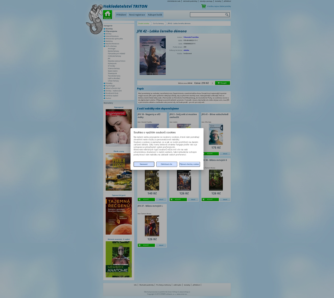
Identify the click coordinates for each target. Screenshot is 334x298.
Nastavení (144, 164)
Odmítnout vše (166, 164)
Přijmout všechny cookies (189, 164)
